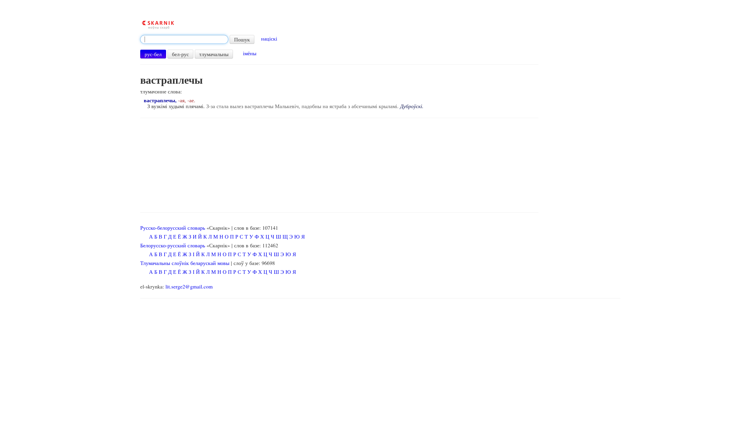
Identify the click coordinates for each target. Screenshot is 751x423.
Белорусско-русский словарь (172, 245)
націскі (269, 38)
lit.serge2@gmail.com (189, 286)
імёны (249, 53)
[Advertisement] (339, 165)
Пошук (242, 39)
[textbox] (184, 39)
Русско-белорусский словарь (172, 227)
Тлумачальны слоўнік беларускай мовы (184, 262)
